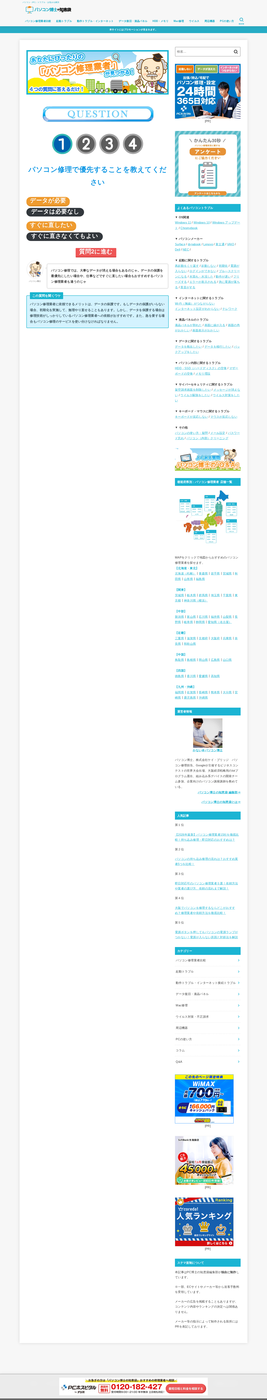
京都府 (203, 638)
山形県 (188, 579)
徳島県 (179, 676)
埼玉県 (215, 595)
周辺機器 (209, 21)
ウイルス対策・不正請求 (192, 1016)
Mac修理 (179, 21)
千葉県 (227, 595)
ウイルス (194, 21)
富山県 (191, 616)
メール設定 (217, 433)
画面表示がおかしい (205, 330)
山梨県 (227, 616)
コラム (180, 1050)
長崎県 (203, 692)
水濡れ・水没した (201, 276)
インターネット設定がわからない (197, 308)
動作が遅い (223, 276)
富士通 (220, 244)
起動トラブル (64, 21)
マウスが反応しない (223, 416)
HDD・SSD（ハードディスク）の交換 (201, 368)
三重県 (179, 638)
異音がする (187, 287)
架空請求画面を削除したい (193, 389)
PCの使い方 (227, 21)
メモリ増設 (203, 373)
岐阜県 (188, 622)
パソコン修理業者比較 (38, 21)
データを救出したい (188, 346)
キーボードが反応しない (191, 416)
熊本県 (215, 692)
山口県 (227, 659)
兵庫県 (227, 638)
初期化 (223, 265)
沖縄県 (203, 697)
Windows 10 (202, 222)
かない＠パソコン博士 (208, 750)
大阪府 (215, 638)
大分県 (227, 692)
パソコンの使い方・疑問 (191, 433)
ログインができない (202, 271)
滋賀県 (191, 638)
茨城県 (179, 595)
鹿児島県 (190, 697)
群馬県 (203, 595)
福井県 (215, 616)
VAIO (230, 244)
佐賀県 (191, 692)
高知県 (215, 676)
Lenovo (208, 244)
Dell (177, 249)
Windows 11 (183, 222)
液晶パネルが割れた (188, 325)
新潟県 (179, 616)
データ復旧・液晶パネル (133, 21)
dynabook (194, 244)
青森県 (203, 573)
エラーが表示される (202, 281)
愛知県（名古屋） (220, 622)
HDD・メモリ (160, 21)
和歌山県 (190, 643)
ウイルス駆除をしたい (195, 395)
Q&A (179, 1061)
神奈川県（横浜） (196, 600)
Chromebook (189, 228)
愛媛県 (203, 676)
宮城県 (227, 573)
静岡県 (200, 622)
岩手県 (215, 573)
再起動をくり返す (187, 265)
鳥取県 (179, 659)
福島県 (200, 579)
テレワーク (229, 308)
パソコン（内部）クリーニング (207, 438)
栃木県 (191, 595)
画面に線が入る (214, 325)
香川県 (191, 676)
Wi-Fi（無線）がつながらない (195, 303)
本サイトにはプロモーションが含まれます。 (133, 29)
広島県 (215, 659)
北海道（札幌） (185, 573)
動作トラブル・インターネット (95, 21)
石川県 (203, 616)
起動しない (208, 265)
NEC (186, 249)
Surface (180, 244)
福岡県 (179, 692)
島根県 (191, 659)
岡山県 (203, 659)
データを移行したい (217, 346)
